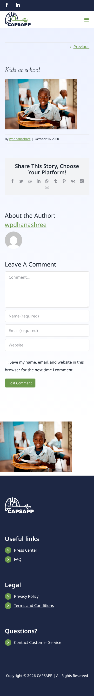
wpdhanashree (20, 139)
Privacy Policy (26, 596)
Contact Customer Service (37, 642)
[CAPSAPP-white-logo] (19, 499)
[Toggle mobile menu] (86, 19)
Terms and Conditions (34, 605)
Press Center (25, 550)
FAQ (17, 559)
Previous (81, 46)
